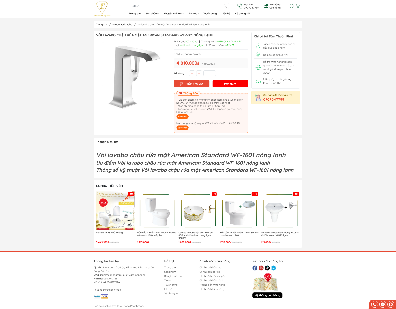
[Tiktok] (267, 268)
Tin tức (193, 13)
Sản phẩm (152, 13)
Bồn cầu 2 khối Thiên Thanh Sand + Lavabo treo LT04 (198, 234)
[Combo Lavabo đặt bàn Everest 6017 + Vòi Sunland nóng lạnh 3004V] (156, 210)
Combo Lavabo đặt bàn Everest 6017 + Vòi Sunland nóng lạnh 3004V (154, 235)
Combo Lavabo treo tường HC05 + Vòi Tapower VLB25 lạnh (238, 234)
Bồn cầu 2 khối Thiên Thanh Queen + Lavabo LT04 (280, 234)
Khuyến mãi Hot (173, 13)
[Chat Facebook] (382, 304)
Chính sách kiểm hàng (212, 289)
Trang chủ (135, 13)
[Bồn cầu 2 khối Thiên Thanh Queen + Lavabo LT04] (280, 210)
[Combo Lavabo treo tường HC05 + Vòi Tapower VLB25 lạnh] (239, 210)
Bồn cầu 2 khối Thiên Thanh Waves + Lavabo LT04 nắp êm (115, 234)
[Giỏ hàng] (298, 6)
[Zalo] (273, 268)
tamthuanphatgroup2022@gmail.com (123, 274)
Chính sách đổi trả (210, 271)
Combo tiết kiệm (109, 186)
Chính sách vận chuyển (212, 276)
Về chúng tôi (242, 13)
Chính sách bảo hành (211, 280)
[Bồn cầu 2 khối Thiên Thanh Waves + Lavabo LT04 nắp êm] (115, 210)
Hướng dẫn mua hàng (212, 284)
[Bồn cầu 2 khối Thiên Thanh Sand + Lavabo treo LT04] (198, 210)
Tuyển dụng (210, 13)
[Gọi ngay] (374, 304)
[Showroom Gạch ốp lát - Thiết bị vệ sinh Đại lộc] (102, 9)
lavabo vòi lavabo (122, 24)
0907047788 (273, 99)
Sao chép (182, 116)
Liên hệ (226, 13)
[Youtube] (261, 268)
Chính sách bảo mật (211, 267)
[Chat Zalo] (390, 304)
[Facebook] (254, 268)
